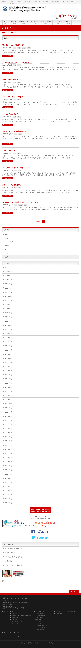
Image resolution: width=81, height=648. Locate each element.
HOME (3, 32)
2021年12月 (9, 308)
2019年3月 (8, 350)
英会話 (24, 48)
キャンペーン (9, 242)
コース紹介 (14, 619)
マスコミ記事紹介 (71, 611)
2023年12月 (9, 288)
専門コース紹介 (15, 623)
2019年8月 (8, 342)
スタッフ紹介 (7, 632)
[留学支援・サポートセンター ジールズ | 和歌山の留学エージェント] (24, 9)
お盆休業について (10, 561)
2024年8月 (8, 280)
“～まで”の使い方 (8, 150)
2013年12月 (9, 478)
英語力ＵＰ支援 (39, 611)
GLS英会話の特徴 (40, 615)
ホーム (6, 611)
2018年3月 (8, 362)
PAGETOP (74, 591)
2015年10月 (9, 408)
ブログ (6, 634)
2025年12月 (9, 267)
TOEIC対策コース (39, 621)
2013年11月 (9, 482)
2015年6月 (8, 424)
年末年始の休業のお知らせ (13, 548)
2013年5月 (8, 503)
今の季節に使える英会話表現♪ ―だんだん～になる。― (22, 202)
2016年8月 (8, 375)
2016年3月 (8, 387)
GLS (12, 32)
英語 (29, 48)
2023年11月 (9, 292)
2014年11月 (9, 441)
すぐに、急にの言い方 (10, 114)
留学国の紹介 (15, 617)
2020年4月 (8, 329)
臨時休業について (10, 553)
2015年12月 (9, 399)
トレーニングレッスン (40, 627)
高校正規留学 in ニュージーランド (20, 621)
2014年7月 (8, 449)
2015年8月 (8, 416)
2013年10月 (9, 486)
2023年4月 (8, 296)
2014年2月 (8, 470)
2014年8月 (8, 445)
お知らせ (8, 238)
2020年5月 (8, 325)
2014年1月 (8, 474)
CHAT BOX (38, 619)
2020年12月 (9, 317)
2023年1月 (8, 300)
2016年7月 (8, 379)
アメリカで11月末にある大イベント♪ (15, 168)
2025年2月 (8, 271)
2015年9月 (8, 412)
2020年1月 (8, 333)
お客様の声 (59, 611)
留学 (19, 48)
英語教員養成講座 (39, 629)
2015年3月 (8, 432)
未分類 (7, 245)
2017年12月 (9, 366)
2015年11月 (9, 404)
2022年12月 (9, 304)
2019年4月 (8, 346)
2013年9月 (8, 490)
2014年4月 (8, 461)
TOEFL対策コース (39, 623)
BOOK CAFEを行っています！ (13, 97)
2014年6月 (8, 453)
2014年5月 (8, 457)
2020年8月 (8, 321)
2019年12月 (9, 337)
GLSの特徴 (14, 613)
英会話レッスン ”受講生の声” (13, 45)
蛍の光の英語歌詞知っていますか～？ (15, 62)
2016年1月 (8, 395)
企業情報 (17, 632)
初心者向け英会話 (39, 613)
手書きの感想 (59, 613)
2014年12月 (9, 437)
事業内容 (17, 636)
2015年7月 (8, 420)
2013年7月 (8, 499)
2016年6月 (8, 383)
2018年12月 (9, 354)
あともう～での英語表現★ (11, 185)
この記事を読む (7, 55)
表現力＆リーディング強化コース (43, 625)
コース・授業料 (40, 617)
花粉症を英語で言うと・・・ (12, 79)
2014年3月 (8, 466)
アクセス (17, 634)
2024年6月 (8, 284)
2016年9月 (8, 370)
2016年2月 (8, 391)
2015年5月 (8, 428)
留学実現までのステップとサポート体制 (21, 615)
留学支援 (14, 611)
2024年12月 (9, 275)
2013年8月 (8, 494)
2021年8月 (8, 313)
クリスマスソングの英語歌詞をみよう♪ (16, 131)
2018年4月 (8, 358)
